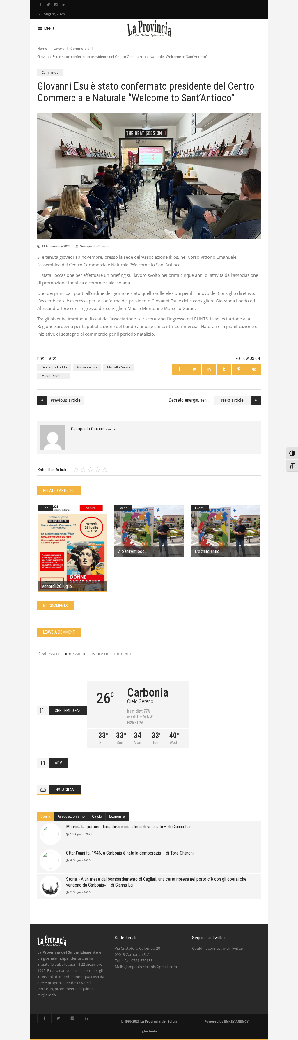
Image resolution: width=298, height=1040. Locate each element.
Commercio (79, 48)
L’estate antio (207, 551)
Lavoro (58, 48)
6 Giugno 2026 (80, 860)
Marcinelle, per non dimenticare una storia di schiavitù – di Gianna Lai (128, 827)
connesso (70, 653)
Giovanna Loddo (54, 367)
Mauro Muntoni (53, 375)
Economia (117, 816)
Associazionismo (71, 816)
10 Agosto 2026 (81, 834)
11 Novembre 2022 (56, 246)
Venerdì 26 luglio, (57, 586)
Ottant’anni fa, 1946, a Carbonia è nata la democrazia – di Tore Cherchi (130, 853)
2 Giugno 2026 (80, 892)
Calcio (97, 816)
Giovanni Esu (87, 367)
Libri (45, 508)
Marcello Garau (118, 367)
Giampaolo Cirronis (95, 246)
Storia (45, 816)
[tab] (45, 816)
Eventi (123, 508)
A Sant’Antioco (131, 551)
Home (42, 48)
